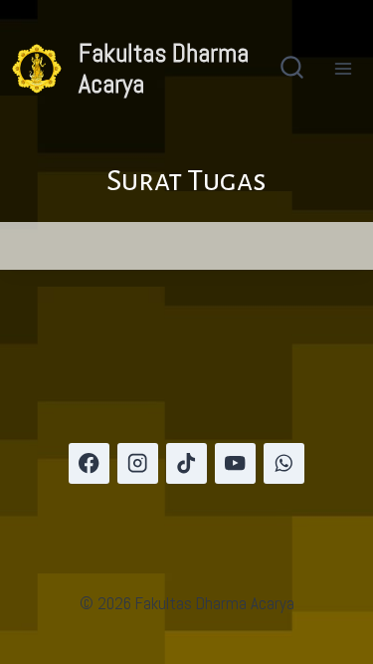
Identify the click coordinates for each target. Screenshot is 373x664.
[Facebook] (89, 463)
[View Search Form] (292, 69)
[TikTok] (186, 463)
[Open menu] (342, 68)
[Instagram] (137, 463)
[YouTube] (235, 463)
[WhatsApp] (284, 463)
